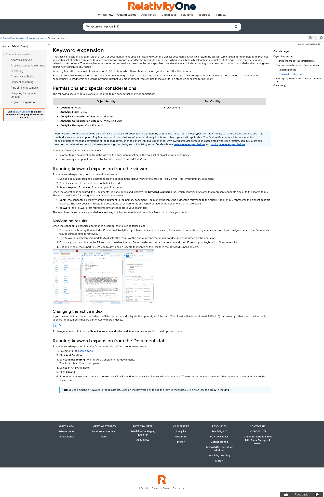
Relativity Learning (21, 111)
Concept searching (22, 82)
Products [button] (220, 14)
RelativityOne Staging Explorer (142, 433)
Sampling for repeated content (24, 95)
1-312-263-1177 (257, 431)
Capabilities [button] (169, 14)
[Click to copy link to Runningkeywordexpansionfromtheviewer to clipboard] (151, 168)
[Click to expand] (103, 276)
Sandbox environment (104, 431)
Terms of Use (178, 488)
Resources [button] (203, 14)
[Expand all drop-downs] (316, 38)
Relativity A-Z (219, 431)
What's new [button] (105, 14)
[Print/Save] (321, 38)
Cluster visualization (23, 76)
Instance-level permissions (189, 144)
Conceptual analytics (36, 37)
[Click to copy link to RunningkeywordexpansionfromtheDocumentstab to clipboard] (169, 340)
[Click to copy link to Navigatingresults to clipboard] (91, 221)
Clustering (17, 71)
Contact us (257, 426)
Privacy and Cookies (161, 488)
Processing (181, 436)
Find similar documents (25, 87)
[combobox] (157, 27)
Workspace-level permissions (228, 144)
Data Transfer (143, 426)
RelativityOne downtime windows (219, 448)
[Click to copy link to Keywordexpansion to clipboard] (109, 50)
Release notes (66, 431)
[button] (236, 27)
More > (105, 436)
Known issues (66, 436)
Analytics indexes (21, 60)
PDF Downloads (219, 436)
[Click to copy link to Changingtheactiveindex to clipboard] (106, 311)
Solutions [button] (187, 14)
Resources (219, 426)
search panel (85, 351)
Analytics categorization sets (28, 65)
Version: (6, 46)
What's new (66, 426)
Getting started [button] (127, 14)
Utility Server (143, 440)
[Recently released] (310, 38)
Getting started (104, 426)
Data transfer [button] (149, 14)
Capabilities (8, 37)
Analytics (20, 37)
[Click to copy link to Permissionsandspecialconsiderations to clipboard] (140, 88)
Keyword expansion (23, 102)
